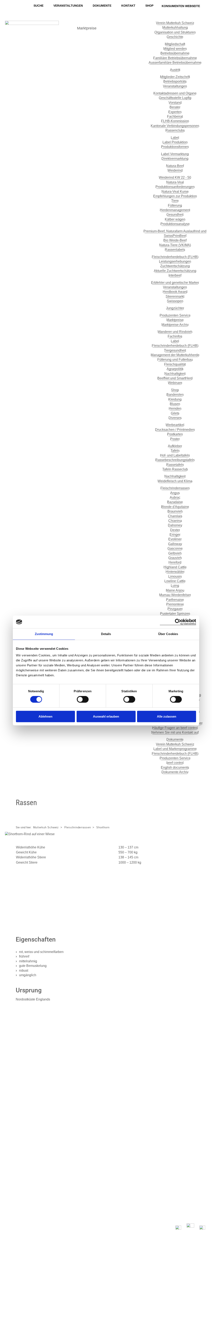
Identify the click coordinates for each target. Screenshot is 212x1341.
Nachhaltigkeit (175, 373)
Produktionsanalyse (175, 224)
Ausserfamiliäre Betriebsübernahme (175, 62)
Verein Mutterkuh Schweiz (175, 23)
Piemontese (175, 604)
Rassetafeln (175, 464)
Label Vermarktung (175, 154)
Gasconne (175, 548)
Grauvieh (175, 558)
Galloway (175, 544)
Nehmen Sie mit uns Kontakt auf (175, 732)
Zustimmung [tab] (44, 634)
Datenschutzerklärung (187, 1279)
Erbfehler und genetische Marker (175, 282)
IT (7, 1325)
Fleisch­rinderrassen (85, 1161)
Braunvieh (175, 511)
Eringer (175, 534)
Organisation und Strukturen (175, 32)
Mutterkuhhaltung (175, 27)
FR (7, 1320)
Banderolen (175, 394)
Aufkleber (175, 446)
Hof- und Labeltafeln (175, 455)
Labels (73, 1137)
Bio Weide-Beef (175, 240)
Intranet (200, 1302)
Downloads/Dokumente (88, 1187)
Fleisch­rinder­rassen (175, 488)
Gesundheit (174, 214)
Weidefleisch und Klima (175, 481)
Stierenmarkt (175, 296)
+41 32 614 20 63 (48, 1069)
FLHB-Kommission (175, 121)
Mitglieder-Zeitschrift (175, 77)
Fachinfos (175, 336)
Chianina (175, 520)
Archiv (72, 1181)
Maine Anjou (175, 590)
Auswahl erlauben (106, 716)
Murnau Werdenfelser (175, 595)
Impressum (196, 1285)
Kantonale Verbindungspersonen (175, 126)
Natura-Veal (175, 182)
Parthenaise (175, 599)
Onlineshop (178, 1188)
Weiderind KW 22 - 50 (175, 177)
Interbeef (175, 275)
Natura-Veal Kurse (175, 191)
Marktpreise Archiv (175, 324)
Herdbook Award (175, 291)
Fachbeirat (175, 116)
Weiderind (175, 170)
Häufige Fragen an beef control (175, 728)
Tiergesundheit (175, 350)
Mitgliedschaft (175, 44)
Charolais (175, 516)
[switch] (83, 699)
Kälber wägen (175, 219)
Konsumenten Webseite (181, 6)
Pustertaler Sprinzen (175, 613)
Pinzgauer (175, 609)
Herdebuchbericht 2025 (53, 907)
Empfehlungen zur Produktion (175, 196)
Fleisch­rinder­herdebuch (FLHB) (175, 257)
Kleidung (175, 399)
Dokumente (102, 5)
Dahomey (175, 525)
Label (175, 137)
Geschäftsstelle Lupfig (175, 98)
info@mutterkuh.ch (23, 1161)
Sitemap (199, 1291)
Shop (149, 5)
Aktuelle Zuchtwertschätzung (175, 271)
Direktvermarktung (174, 158)
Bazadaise (175, 502)
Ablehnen (45, 716)
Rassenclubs (175, 130)
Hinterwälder (175, 571)
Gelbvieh (175, 553)
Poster (175, 439)
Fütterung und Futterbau (175, 359)
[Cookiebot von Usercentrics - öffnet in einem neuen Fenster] (178, 622)
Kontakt (128, 5)
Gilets (175, 413)
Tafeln (175, 450)
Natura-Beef (175, 166)
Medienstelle (78, 1176)
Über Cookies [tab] (168, 634)
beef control (175, 762)
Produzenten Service (175, 315)
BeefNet (114, 28)
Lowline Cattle (175, 581)
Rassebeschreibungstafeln (175, 460)
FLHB (72, 1143)
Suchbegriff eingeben (24, 1238)
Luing (175, 585)
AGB (202, 1296)
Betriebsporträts (175, 81)
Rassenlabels (175, 249)
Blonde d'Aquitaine (175, 507)
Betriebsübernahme (174, 53)
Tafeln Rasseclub (175, 469)
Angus (175, 493)
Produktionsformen (175, 146)
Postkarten (175, 434)
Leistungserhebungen (175, 261)
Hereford (175, 562)
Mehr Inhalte (99, 38)
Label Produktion (175, 142)
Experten (175, 112)
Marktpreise (86, 28)
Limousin (175, 576)
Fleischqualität (175, 364)
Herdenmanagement (175, 210)
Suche (38, 5)
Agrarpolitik (175, 369)
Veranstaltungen (68, 5)
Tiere (175, 200)
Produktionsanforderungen (175, 187)
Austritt (175, 70)
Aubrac (175, 497)
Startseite (76, 1132)
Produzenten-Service (86, 1149)
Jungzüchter (175, 308)
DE (8, 1314)
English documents (175, 767)
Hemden (175, 408)
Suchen (17, 1257)
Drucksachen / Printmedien (175, 429)
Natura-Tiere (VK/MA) (175, 245)
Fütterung (175, 205)
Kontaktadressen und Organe (174, 93)
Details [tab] (106, 634)
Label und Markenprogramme (175, 749)
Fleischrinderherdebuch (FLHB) (175, 345)
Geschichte (175, 37)
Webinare (175, 383)
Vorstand (175, 102)
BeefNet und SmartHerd (175, 378)
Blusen (175, 404)
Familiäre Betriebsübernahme (175, 58)
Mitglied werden (175, 48)
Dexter (175, 530)
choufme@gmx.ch (49, 1073)
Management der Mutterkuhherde (175, 355)
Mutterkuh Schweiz (46, 827)
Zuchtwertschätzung (175, 266)
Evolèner (175, 539)
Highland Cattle (175, 567)
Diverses (175, 418)
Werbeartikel (175, 425)
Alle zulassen (166, 716)
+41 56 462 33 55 (21, 1167)
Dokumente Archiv (174, 772)
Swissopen (175, 301)
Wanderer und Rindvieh (175, 331)
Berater (175, 107)
